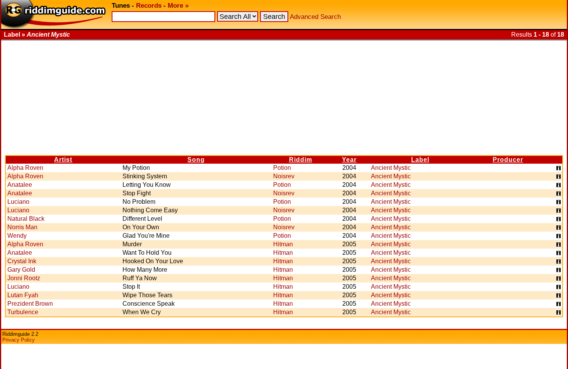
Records (149, 5)
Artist (63, 159)
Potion (282, 167)
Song (196, 159)
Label (420, 159)
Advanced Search (315, 16)
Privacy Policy (18, 340)
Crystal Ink (21, 261)
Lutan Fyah (22, 295)
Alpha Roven (25, 167)
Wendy (17, 235)
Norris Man (22, 227)
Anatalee (19, 184)
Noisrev (283, 176)
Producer (508, 159)
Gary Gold (21, 269)
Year (349, 159)
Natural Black (25, 218)
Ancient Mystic (391, 167)
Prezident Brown (30, 303)
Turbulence (22, 312)
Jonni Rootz (23, 278)
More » (178, 5)
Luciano (18, 201)
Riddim (300, 159)
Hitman (283, 244)
